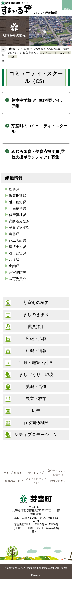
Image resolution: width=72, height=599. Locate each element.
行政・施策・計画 (36, 362)
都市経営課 (17, 253)
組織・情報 (36, 350)
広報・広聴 (36, 338)
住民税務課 (17, 208)
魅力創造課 (17, 202)
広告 (36, 410)
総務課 (14, 189)
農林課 (14, 234)
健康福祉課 (17, 215)
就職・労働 (36, 386)
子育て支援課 (19, 228)
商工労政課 (17, 240)
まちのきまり (36, 314)
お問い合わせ (58, 481)
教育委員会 (30, 52)
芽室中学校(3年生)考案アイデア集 (37, 103)
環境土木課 (17, 247)
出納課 (14, 266)
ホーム (16, 49)
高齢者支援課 (19, 221)
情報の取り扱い (14, 481)
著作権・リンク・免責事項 (58, 472)
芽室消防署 (17, 272)
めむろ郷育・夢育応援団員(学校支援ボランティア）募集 (38, 154)
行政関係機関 (36, 422)
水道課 (14, 260)
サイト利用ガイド (14, 472)
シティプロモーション (36, 434)
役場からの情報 (33, 49)
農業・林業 (36, 398)
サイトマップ (36, 472)
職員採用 (36, 326)
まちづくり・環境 (36, 374)
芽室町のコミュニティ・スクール (39, 129)
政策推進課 (17, 196)
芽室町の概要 (36, 302)
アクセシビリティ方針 (36, 481)
